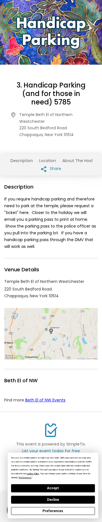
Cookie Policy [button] (33, 473)
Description (21, 160)
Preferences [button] (25, 477)
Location (47, 160)
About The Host (77, 160)
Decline (53, 500)
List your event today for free (51, 451)
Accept (53, 488)
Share (55, 168)
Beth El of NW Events (45, 400)
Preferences (52, 511)
